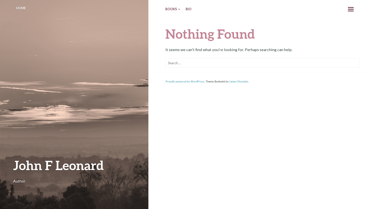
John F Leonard (58, 165)
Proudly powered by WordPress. (185, 81)
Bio (188, 9)
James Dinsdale (238, 81)
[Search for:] (262, 62)
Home (21, 8)
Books (171, 9)
